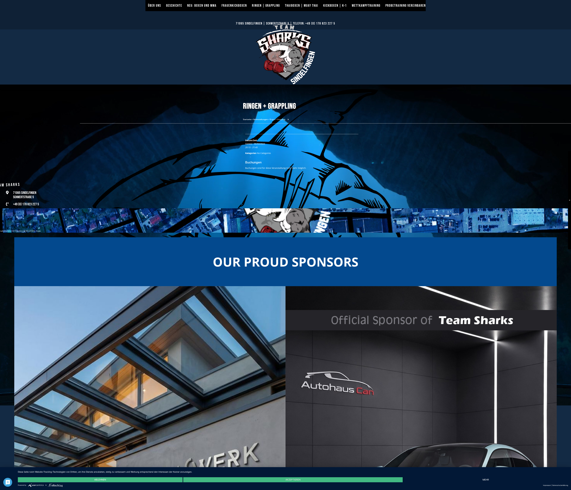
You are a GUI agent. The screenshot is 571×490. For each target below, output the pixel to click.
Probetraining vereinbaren (405, 5)
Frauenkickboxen (234, 5)
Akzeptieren (293, 479)
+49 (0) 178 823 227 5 (320, 24)
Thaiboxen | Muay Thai (301, 5)
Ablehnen (100, 479)
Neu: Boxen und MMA (202, 5)
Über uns (154, 5)
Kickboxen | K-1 (335, 5)
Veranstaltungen (260, 119)
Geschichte (174, 5)
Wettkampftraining (366, 5)
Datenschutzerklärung (560, 485)
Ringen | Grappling (266, 5)
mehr (486, 479)
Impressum (547, 485)
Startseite (247, 119)
